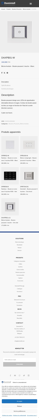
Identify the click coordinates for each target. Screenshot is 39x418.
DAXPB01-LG (5, 217)
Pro (19, 296)
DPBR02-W (5, 155)
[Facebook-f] (10, 375)
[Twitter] (24, 375)
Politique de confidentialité (19, 415)
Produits (9, 9)
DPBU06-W (24, 155)
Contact (19, 323)
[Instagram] (19, 375)
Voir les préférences (19, 411)
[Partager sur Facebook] (1, 73)
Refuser (19, 406)
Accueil (3, 9)
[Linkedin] (29, 375)
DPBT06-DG (24, 186)
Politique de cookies (7, 415)
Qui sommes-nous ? (32, 415)
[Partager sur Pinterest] (7, 73)
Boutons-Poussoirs (16, 9)
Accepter (19, 401)
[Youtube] (15, 375)
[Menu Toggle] (31, 4)
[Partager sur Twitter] (4, 73)
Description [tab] (5, 82)
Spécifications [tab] (5, 85)
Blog (19, 309)
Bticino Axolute (26, 9)
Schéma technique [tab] (7, 89)
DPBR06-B (5, 186)
